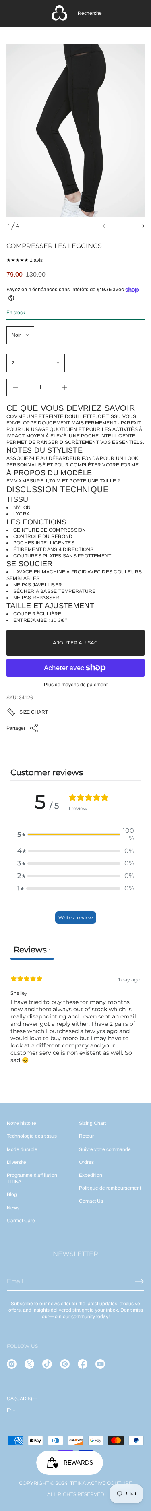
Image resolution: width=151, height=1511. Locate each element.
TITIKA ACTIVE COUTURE (101, 1483)
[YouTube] (100, 1364)
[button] (90, 13)
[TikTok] (47, 1364)
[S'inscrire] (139, 1281)
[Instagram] (12, 1364)
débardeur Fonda (74, 458)
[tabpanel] (75, 1022)
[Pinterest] (65, 1364)
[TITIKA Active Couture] (60, 13)
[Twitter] (29, 1364)
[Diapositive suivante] (136, 226)
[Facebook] (82, 1364)
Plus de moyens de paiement (76, 684)
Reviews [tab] (32, 949)
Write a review (75, 918)
